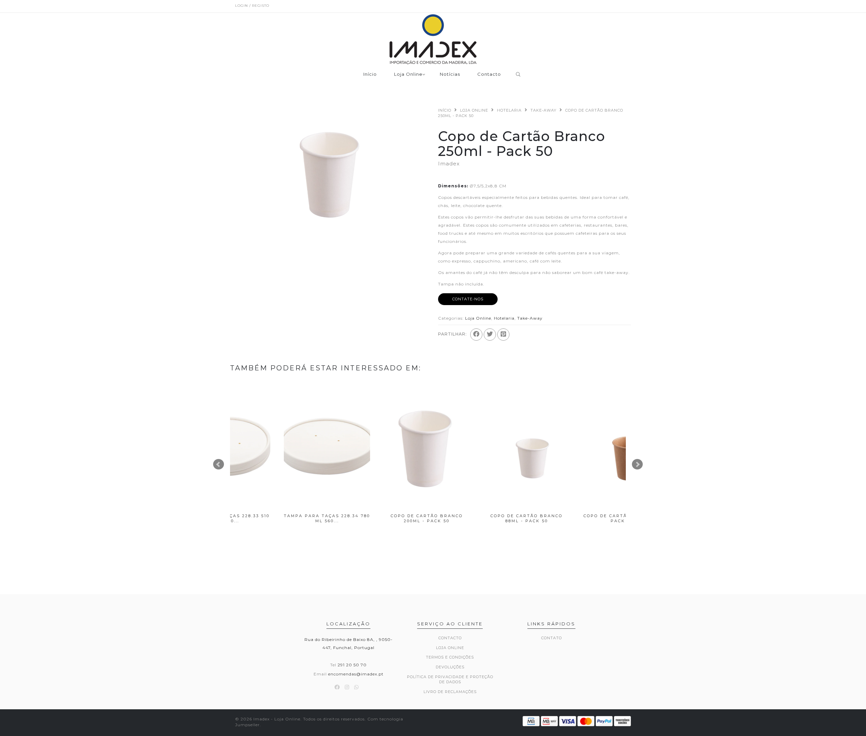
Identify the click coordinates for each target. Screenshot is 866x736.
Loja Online (408, 74)
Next (637, 464)
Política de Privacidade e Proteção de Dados (450, 679)
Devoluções (450, 667)
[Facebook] (476, 334)
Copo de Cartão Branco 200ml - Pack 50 (280, 518)
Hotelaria (509, 110)
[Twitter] (490, 334)
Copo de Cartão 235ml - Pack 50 (579, 518)
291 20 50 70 (352, 664)
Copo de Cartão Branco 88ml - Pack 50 (380, 518)
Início (370, 74)
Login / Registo (252, 5)
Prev (218, 464)
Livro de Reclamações (450, 691)
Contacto (489, 74)
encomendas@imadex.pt (356, 673)
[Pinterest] (503, 334)
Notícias (450, 74)
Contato (551, 638)
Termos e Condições (450, 657)
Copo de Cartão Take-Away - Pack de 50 (480, 518)
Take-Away (543, 110)
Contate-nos (467, 299)
